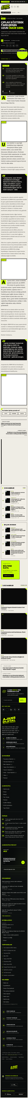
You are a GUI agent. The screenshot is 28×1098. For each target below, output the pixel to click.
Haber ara (5, 983)
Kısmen (14, 413)
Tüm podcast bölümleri (8, 991)
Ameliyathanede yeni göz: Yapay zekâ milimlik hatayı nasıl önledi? (14, 828)
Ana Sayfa (14, 12)
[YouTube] (3, 709)
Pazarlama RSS (7, 961)
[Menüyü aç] (18, 6)
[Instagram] (7, 709)
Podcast (5, 778)
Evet (6, 413)
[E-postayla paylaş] (17, 45)
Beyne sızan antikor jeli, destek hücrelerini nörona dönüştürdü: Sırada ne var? (15, 832)
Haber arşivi (6, 996)
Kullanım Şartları (13, 1057)
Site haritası (6, 1001)
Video (4, 775)
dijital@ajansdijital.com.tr (8, 924)
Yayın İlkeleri (6, 808)
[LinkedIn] (11, 709)
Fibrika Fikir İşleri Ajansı (12, 1054)
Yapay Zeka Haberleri (8, 767)
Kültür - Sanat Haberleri (9, 772)
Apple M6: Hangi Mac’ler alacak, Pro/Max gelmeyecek (11, 910)
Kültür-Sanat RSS (8, 964)
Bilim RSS (6, 956)
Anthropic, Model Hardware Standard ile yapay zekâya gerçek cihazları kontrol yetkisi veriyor (14, 836)
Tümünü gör (23, 585)
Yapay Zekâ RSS (8, 958)
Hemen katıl (7, 575)
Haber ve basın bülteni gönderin (11, 935)
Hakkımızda (6, 789)
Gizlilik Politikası (7, 802)
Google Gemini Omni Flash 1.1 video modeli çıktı (15, 824)
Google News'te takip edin (10, 967)
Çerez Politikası (9, 1059)
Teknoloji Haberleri (7, 761)
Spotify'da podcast (8, 969)
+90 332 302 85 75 (6, 927)
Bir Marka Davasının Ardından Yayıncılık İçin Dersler (9, 860)
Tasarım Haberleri (7, 769)
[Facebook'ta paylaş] (10, 45)
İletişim (5, 794)
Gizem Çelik (7, 40)
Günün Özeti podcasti (8, 988)
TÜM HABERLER (7, 916)
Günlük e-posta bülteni (9, 975)
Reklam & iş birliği (7, 937)
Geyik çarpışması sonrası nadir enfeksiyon (12, 881)
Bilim (19, 12)
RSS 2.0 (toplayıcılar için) (10, 950)
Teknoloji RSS (7, 953)
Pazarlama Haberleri (8, 759)
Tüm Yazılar (6, 797)
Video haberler (6, 993)
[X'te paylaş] (7, 45)
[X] (14, 709)
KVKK (3, 1059)
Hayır (22, 413)
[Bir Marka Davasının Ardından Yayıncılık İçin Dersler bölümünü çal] (23, 862)
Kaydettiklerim (6, 985)
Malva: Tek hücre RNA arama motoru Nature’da (13, 899)
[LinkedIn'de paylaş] (13, 45)
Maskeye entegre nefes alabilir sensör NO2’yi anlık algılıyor (14, 893)
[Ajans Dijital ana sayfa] (5, 6)
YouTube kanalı (7, 972)
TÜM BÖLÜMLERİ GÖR (14, 869)
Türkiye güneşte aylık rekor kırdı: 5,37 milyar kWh (14, 820)
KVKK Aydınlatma (7, 805)
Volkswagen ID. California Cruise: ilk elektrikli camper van (12, 887)
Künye (4, 791)
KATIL (22, 700)
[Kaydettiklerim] (15, 6)
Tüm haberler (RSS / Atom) (10, 947)
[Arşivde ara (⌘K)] (12, 6)
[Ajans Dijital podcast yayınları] (18, 709)
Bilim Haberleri (6, 764)
